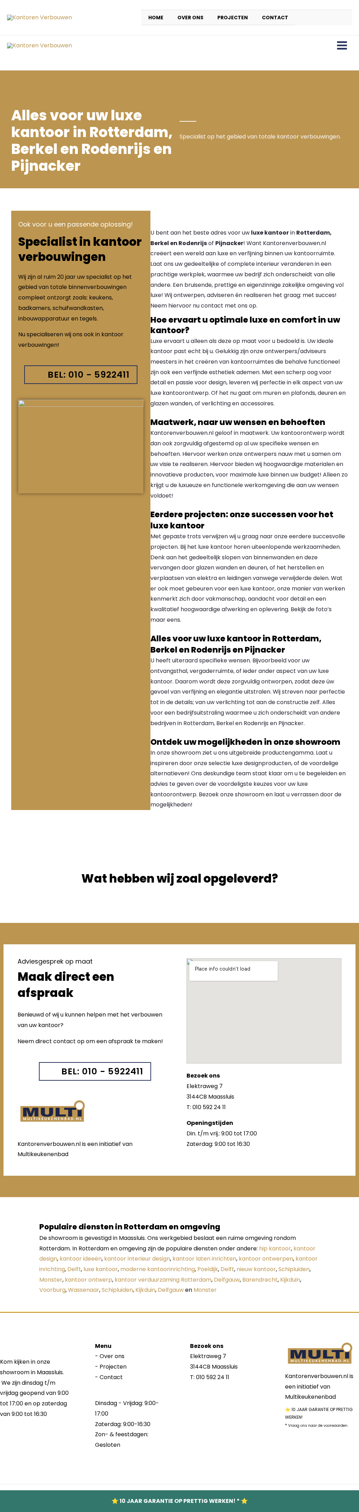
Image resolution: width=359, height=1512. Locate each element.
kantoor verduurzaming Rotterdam (163, 1280)
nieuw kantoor (256, 1269)
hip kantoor (275, 1248)
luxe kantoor (100, 1269)
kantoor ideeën (81, 1259)
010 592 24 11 (212, 1377)
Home (155, 17)
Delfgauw (227, 1280)
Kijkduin (290, 1280)
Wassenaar (83, 1290)
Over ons (190, 17)
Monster (50, 1280)
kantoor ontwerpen (266, 1259)
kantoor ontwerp (88, 1280)
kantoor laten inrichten (204, 1259)
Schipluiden (294, 1269)
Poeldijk (207, 1269)
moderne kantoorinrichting (157, 1269)
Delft (74, 1269)
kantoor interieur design (137, 1259)
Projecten (232, 17)
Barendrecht (260, 1280)
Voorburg (52, 1290)
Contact (275, 17)
